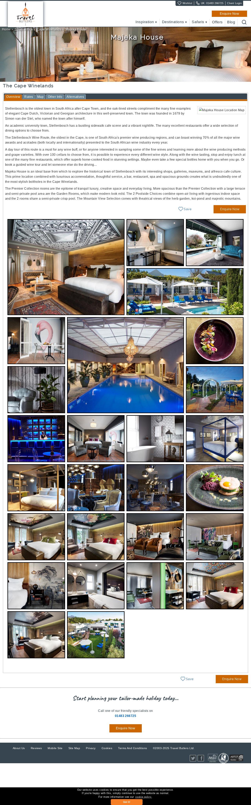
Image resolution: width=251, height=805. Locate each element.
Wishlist (187, 3)
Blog (231, 22)
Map (40, 96)
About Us (19, 748)
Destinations (173, 22)
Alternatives (75, 96)
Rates (28, 96)
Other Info (55, 96)
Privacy (90, 748)
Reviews (36, 748)
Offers (217, 22)
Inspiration (145, 22)
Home (6, 29)
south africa (24, 29)
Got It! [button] (126, 802)
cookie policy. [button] (143, 796)
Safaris (198, 22)
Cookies (107, 748)
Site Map (74, 748)
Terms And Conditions (132, 748)
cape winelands (49, 29)
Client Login (234, 3)
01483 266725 (214, 3)
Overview (13, 96)
